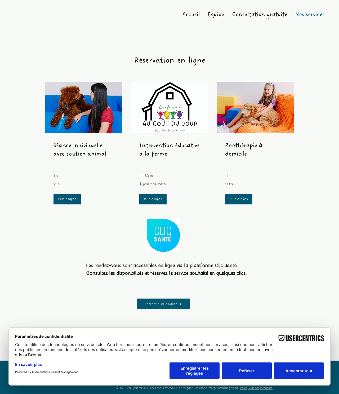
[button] (67, 199)
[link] (83, 150)
